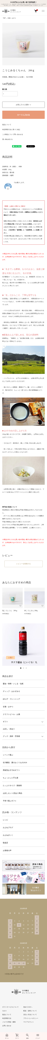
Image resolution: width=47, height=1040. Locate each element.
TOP (4, 18)
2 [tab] (23, 668)
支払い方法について (30, 1014)
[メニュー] (43, 11)
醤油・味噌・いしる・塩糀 (13, 684)
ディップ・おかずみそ (11, 691)
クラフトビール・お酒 (11, 714)
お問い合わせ (6, 1026)
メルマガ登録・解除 (9, 1022)
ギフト (5, 722)
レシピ (5, 820)
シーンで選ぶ (8, 755)
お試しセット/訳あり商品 (12, 793)
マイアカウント (28, 1022)
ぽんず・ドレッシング (11, 699)
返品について (6, 124)
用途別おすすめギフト (11, 770)
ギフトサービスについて (10, 1007)
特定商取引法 (6, 1018)
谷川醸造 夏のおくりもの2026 (15, 762)
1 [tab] (20, 668)
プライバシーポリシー (30, 1018)
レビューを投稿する (23, 564)
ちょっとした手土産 (10, 778)
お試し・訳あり (9, 729)
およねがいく (8, 835)
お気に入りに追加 (22, 105)
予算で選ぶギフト (10, 801)
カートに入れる (23, 115)
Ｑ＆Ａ (4, 1011)
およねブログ (8, 827)
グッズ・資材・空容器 (11, 736)
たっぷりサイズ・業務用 (12, 785)
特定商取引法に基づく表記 (11, 129)
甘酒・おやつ (12, 18)
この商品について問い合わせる (12, 134)
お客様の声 (7, 850)
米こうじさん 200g (31, 610)
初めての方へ (27, 1007)
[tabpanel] (23, 644)
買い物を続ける (7, 139)
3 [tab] (26, 668)
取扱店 (5, 843)
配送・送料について (30, 1011)
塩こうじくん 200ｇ (9, 610)
